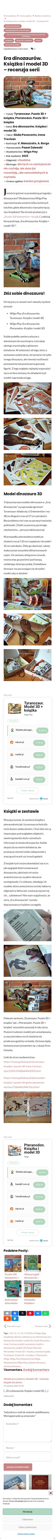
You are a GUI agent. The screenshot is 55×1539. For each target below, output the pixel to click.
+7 (18, 1333)
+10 (11, 1333)
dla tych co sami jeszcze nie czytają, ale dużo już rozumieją (27, 168)
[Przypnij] (30, 1313)
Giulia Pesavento (42, 1340)
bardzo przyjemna (36, 181)
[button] (50, 1493)
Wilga (6, 1359)
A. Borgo (37, 1333)
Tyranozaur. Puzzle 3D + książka (18, 1355)
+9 (25, 1333)
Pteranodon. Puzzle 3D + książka (19, 1351)
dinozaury (27, 1337)
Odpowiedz (9, 1396)
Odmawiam (27, 1519)
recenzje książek (42, 1351)
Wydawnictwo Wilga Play (15, 1362)
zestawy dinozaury (12, 1366)
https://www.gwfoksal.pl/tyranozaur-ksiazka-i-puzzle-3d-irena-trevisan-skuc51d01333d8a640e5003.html (24, 1066)
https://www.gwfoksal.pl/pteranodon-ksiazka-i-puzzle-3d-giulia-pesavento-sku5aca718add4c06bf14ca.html (25, 1082)
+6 (15, 1333)
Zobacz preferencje (27, 1527)
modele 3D (21, 1348)
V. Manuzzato (40, 1355)
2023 (29, 1333)
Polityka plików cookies (26, 1534)
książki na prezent (26, 1344)
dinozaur (18, 1337)
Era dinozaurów (40, 1337)
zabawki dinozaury (36, 1362)
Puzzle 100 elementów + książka (22, 216)
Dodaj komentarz (36, 1370)
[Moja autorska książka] (15, 1485)
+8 (21, 1333)
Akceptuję (27, 1511)
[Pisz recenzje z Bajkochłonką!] (40, 1485)
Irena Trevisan (10, 1344)
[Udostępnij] (14, 1313)
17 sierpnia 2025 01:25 (14, 1386)
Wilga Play (15, 1359)
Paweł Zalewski (34, 1348)
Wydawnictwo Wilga (30, 1359)
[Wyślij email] (7, 1313)
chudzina (24, 160)
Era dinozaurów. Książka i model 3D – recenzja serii (26, 64)
